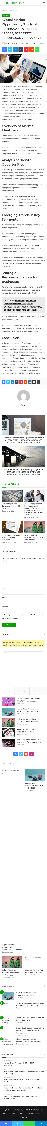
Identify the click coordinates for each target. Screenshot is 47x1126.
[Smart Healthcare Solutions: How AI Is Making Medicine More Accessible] (8, 1031)
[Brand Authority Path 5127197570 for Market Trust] (8, 1021)
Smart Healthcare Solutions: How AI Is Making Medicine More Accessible (30, 1030)
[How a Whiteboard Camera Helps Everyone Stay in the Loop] (8, 1008)
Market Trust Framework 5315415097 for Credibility (34, 785)
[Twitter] (8, 382)
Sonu (7, 43)
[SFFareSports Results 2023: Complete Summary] (12, 527)
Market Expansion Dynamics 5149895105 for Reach (11, 506)
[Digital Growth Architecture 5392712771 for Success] (8, 701)
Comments (38, 691)
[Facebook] (3, 382)
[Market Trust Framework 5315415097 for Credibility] (8, 712)
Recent (7, 691)
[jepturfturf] (15, 3)
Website (5, 606)
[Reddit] (25, 382)
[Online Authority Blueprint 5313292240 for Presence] (34, 527)
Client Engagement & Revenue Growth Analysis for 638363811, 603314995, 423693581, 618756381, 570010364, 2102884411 (34, 509)
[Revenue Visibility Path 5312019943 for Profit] (8, 732)
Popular (22, 691)
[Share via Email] (34, 382)
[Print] (38, 382)
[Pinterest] (21, 382)
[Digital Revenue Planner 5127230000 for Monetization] (8, 1042)
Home (6, 11)
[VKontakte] (29, 382)
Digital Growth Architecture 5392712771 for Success (12, 947)
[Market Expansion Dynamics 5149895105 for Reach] (12, 496)
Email (4, 597)
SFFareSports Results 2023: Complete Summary (11, 537)
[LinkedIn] (12, 382)
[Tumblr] (16, 382)
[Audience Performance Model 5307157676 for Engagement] (8, 743)
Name (4, 589)
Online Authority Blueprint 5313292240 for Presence (33, 537)
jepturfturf (13, 11)
